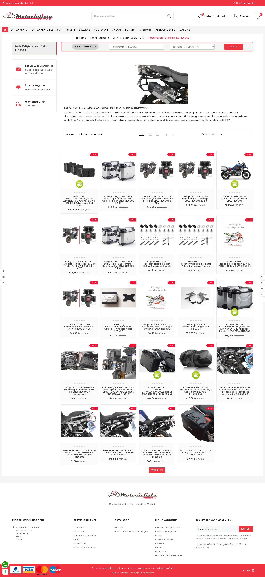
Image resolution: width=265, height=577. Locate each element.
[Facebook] (243, 570)
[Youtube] (248, 570)
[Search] (169, 16)
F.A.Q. (76, 539)
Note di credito (164, 539)
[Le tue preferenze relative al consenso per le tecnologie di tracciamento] (5, 572)
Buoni (158, 547)
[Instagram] (253, 570)
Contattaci (79, 543)
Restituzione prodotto (168, 531)
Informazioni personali (168, 527)
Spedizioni (79, 527)
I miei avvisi (161, 551)
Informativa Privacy (84, 547)
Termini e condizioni (84, 535)
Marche (118, 527)
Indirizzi (159, 543)
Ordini (158, 535)
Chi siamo (79, 531)
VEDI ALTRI (157, 470)
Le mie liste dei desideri (169, 555)
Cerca (234, 46)
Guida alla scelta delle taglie (131, 531)
